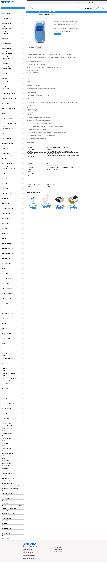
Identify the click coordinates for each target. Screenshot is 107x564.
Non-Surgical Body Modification (9, 121)
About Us (97, 2)
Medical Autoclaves (6, 91)
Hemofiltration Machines (7, 261)
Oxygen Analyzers (6, 18)
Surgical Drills (5, 221)
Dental (3, 133)
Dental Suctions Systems (7, 141)
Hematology (4, 228)
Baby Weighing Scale (6, 408)
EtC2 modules (5, 33)
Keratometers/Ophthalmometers (9, 360)
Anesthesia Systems (6, 23)
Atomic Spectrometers (7, 470)
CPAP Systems (5, 211)
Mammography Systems (7, 286)
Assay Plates (5, 38)
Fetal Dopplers (5, 410)
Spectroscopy (5, 468)
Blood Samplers (5, 256)
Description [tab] (31, 47)
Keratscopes (5, 363)
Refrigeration (5, 458)
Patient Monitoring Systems (8, 403)
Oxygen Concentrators (7, 216)
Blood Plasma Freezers (7, 463)
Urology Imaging (5, 538)
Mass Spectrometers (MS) (8, 478)
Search (71, 8)
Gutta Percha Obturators (7, 143)
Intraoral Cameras (6, 283)
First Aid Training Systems (7, 101)
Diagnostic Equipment (7, 153)
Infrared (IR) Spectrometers (8, 475)
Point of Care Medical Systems (8, 108)
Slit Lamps (4, 390)
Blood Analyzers (5, 238)
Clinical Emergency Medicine (8, 93)
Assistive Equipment (6, 48)
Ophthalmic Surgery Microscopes (9, 373)
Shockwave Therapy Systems (8, 425)
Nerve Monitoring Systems (8, 333)
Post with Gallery (57, 545)
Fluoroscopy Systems (6, 278)
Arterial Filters (5, 233)
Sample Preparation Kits (7, 46)
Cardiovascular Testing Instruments (10, 61)
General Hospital (5, 191)
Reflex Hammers (5, 198)
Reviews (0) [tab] (38, 47)
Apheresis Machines (6, 231)
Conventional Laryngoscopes (8, 168)
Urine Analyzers (5, 21)
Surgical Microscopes (6, 226)
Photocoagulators (6, 383)
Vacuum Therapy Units (7, 428)
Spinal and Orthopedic (7, 493)
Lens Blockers (5, 365)
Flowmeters (4, 16)
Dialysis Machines (6, 326)
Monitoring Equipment (7, 321)
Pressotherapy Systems (7, 423)
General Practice (6, 196)
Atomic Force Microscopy (7, 306)
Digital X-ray (5, 276)
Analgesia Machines (6, 26)
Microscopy (4, 308)
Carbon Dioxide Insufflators (8, 206)
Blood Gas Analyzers (6, 13)
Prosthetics (4, 430)
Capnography (5, 31)
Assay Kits (4, 36)
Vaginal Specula (5, 353)
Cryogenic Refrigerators (7, 128)
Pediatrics (4, 405)
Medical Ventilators (6, 106)
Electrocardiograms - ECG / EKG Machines (11, 66)
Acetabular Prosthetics (7, 433)
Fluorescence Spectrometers (8, 473)
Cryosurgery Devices (6, 131)
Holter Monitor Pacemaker (8, 71)
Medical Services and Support (8, 513)
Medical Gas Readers (6, 193)
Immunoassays (5, 291)
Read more (32, 208)
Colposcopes (5, 181)
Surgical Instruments (6, 518)
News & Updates (90, 2)
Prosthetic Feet (5, 443)
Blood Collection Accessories (8, 246)
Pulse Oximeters (5, 266)
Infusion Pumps (5, 103)
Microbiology (5, 303)
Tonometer (4, 393)
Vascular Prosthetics (6, 448)
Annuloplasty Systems (7, 56)
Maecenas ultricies (58, 549)
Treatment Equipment (7, 520)
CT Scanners (5, 273)
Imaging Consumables (7, 281)
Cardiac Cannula (5, 58)
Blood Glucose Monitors (7, 251)
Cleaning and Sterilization (7, 86)
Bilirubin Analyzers (6, 236)
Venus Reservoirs (6, 268)
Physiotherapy (5, 420)
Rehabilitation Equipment (7, 465)
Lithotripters (4, 328)
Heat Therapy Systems (7, 400)
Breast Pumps (5, 343)
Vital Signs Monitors (6, 116)
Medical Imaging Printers (7, 288)
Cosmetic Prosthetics (7, 435)
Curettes (4, 348)
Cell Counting (5, 81)
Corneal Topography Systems (8, 358)
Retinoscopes (5, 388)
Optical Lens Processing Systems (9, 378)
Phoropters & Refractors (7, 380)
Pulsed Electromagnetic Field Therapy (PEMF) (12, 505)
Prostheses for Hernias (7, 440)
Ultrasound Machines (6, 528)
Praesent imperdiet (58, 551)
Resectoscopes (5, 535)
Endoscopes (4, 183)
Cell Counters (5, 76)
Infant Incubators (6, 415)
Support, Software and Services (9, 508)
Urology (3, 530)
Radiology (4, 450)
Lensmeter (4, 368)
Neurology (4, 331)
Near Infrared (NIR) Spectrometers (9, 480)
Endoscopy (4, 178)
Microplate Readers (6, 43)
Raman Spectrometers (7, 483)
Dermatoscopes (5, 151)
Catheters (4, 346)
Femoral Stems (5, 498)
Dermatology (5, 148)
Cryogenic (4, 126)
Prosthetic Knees (6, 445)
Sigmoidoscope (5, 188)
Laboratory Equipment (7, 301)
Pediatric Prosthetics (6, 438)
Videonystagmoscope (7, 395)
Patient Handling (5, 398)
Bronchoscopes (5, 166)
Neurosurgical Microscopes (8, 313)
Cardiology (4, 51)
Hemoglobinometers (6, 263)
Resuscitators (5, 113)
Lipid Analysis (5, 78)
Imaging (6, 271)
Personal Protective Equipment (9, 418)
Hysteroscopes (5, 186)
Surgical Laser (5, 223)
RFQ (85, 2)
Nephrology (4, 323)
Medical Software (6, 515)
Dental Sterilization (6, 88)
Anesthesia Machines (6, 28)
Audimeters (4, 158)
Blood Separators (6, 258)
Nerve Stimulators (6, 336)
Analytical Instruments (7, 11)
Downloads (80, 2)
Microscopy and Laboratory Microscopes (11, 316)
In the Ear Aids (5, 171)
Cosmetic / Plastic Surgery (8, 118)
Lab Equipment (5, 296)
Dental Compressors (6, 138)
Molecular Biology (6, 318)
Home (28, 18)
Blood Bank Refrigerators (7, 460)
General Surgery (5, 203)
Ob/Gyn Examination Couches (8, 351)
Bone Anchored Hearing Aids (8, 163)
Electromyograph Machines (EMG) (9, 98)
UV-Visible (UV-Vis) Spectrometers (10, 488)
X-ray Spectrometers (7, 490)
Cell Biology (4, 73)
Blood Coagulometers (7, 243)
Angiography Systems (7, 53)
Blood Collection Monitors (7, 248)
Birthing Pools (5, 341)
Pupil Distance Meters (7, 385)
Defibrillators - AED (6, 63)
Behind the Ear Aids (6, 161)
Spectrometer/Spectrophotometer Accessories (12, 485)
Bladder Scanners (6, 533)
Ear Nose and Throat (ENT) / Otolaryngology (12, 156)
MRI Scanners (5, 455)
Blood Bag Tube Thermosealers (9, 241)
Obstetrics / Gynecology (7, 338)
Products (75, 2)
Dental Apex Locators (7, 136)
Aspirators (4, 96)
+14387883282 (87, 8)
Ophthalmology (5, 355)
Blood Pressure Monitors (7, 253)
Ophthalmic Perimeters (7, 370)
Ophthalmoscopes (6, 375)
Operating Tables (6, 213)
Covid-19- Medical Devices (10, 123)
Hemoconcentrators (6, 68)
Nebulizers (4, 173)
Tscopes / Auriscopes (7, 176)
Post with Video (57, 547)
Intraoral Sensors (6, 146)
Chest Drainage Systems (7, 208)
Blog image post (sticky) (59, 543)
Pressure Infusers (6, 111)
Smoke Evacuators (6, 218)
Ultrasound (4, 523)
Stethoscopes (5, 201)
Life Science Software (6, 510)
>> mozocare (102, 2)
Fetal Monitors (5, 413)
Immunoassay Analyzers (7, 41)
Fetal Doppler (5, 525)
